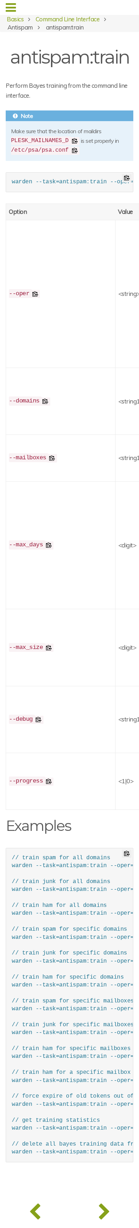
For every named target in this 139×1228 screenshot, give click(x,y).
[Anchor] (78, 824)
